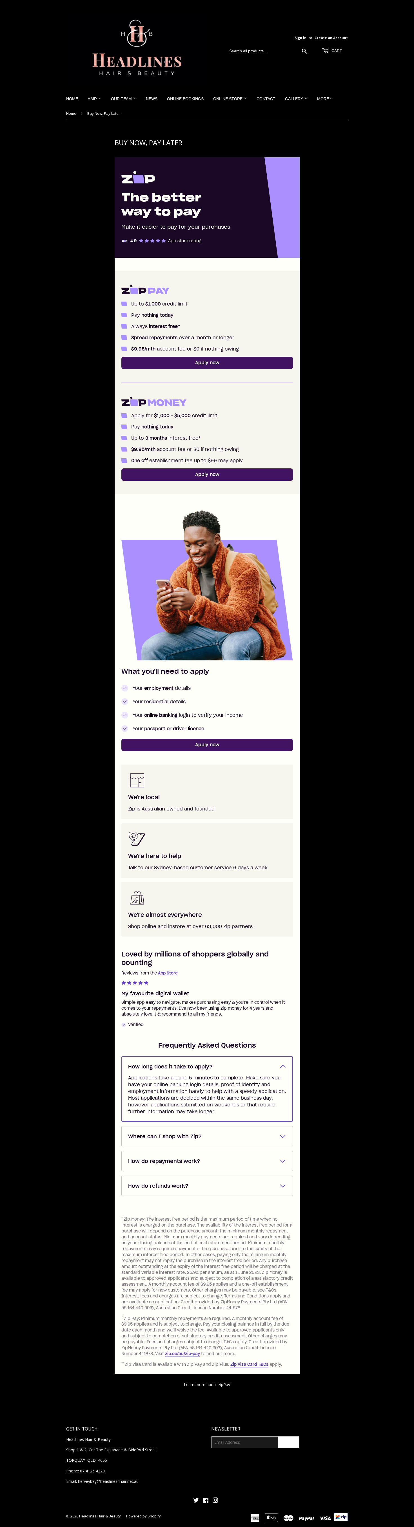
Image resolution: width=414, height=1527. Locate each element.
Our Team (122, 98)
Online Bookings (185, 98)
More (323, 98)
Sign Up (289, 1442)
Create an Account (331, 37)
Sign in (300, 37)
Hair (93, 98)
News (151, 98)
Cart (336, 50)
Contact (266, 98)
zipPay (224, 1384)
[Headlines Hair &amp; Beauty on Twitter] (196, 1501)
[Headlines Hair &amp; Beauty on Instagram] (215, 1501)
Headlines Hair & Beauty (100, 1516)
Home (72, 98)
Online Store (228, 98)
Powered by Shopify (143, 1516)
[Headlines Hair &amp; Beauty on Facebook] (206, 1501)
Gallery (294, 98)
